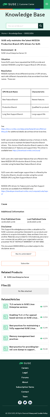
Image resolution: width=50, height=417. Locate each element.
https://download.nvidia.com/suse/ (26, 150)
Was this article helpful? (23, 254)
